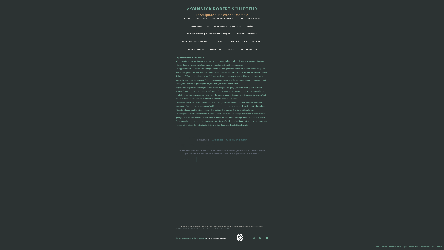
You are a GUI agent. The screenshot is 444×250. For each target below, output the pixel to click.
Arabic (377, 247)
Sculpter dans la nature (196, 145)
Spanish (439, 247)
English (404, 247)
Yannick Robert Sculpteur (224, 9)
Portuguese (424, 247)
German (411, 247)
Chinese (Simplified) (388, 247)
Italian (417, 247)
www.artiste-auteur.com (216, 238)
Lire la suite (187, 160)
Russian (432, 247)
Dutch (399, 247)
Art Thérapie (217, 140)
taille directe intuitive (237, 140)
